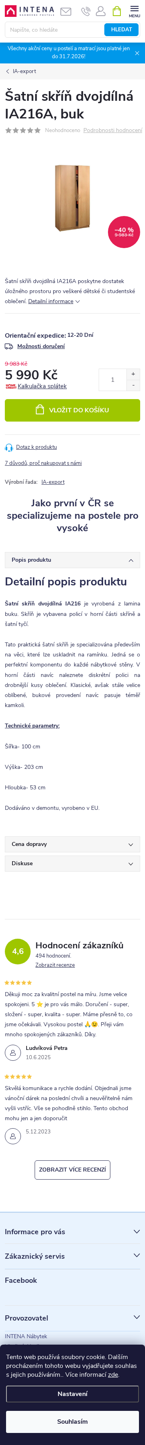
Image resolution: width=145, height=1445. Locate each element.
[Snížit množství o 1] (133, 385)
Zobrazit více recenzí (72, 1170)
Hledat (121, 29)
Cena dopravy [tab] (29, 844)
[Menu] (134, 10)
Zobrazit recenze (55, 965)
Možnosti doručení (41, 346)
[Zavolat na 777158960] (86, 11)
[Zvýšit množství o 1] (133, 374)
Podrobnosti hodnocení (112, 130)
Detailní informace (50, 301)
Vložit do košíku (79, 410)
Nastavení (72, 1394)
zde (113, 1374)
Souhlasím (72, 1421)
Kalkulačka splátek (42, 386)
